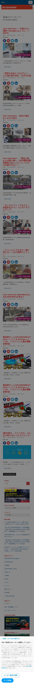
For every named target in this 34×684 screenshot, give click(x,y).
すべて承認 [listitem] (7, 680)
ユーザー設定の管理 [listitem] (10, 675)
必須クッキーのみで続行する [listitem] (11, 638)
